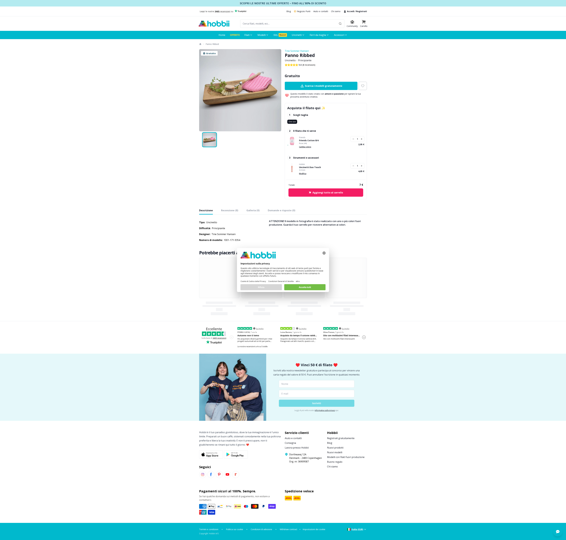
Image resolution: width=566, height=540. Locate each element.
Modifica (302, 173)
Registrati (361, 11)
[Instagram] (202, 474)
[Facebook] (210, 474)
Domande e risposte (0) (281, 210)
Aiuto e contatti (320, 11)
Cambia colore (305, 147)
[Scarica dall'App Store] (211, 454)
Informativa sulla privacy (325, 410)
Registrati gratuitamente (340, 438)
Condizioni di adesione (261, 529)
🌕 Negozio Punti (302, 11)
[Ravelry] (235, 474)
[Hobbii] (214, 24)
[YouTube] (227, 474)
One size (292, 121)
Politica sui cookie (234, 529)
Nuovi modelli (334, 452)
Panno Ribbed (212, 44)
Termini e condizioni (208, 529)
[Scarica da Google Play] (236, 454)
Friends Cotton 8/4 (309, 140)
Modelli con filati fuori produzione (346, 457)
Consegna (290, 443)
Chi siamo (335, 11)
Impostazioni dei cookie (314, 529)
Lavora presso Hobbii (297, 447)
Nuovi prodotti (335, 447)
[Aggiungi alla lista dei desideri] (363, 86)
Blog (288, 11)
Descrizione (206, 210)
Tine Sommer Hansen (297, 51)
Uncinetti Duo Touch (310, 167)
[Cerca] (340, 23)
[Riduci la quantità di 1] (353, 139)
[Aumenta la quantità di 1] (361, 139)
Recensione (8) (229, 210)
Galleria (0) (253, 210)
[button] (363, 24)
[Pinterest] (219, 474)
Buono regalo (334, 461)
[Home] (200, 44)
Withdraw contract (288, 529)
